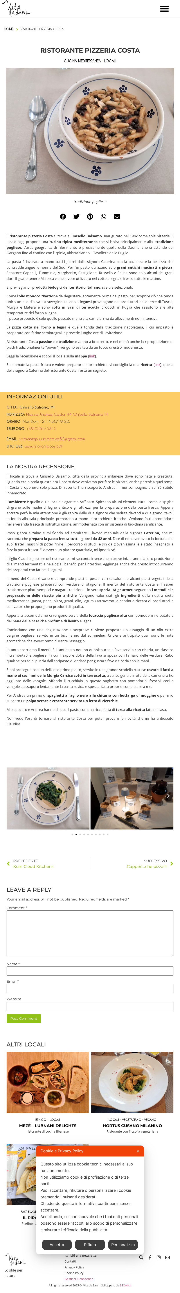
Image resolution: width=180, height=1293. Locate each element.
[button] (63, 217)
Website (14, 999)
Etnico (40, 1119)
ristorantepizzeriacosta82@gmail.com (52, 439)
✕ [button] (138, 1151)
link (92, 356)
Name (13, 964)
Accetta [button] (57, 1244)
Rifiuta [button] (90, 1244)
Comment (17, 908)
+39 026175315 (41, 428)
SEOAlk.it (125, 1285)
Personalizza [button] (123, 1244)
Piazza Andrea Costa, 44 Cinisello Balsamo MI (67, 414)
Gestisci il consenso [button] (79, 1279)
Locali (55, 1119)
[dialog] (90, 1200)
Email (13, 981)
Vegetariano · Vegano (139, 1119)
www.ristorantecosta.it (43, 446)
